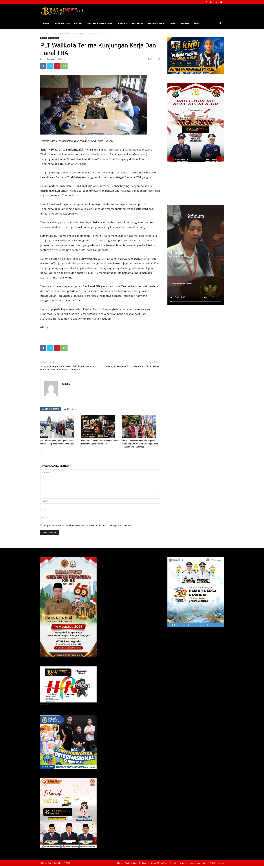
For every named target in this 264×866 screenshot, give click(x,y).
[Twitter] (216, 2)
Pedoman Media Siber (99, 23)
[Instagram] (211, 2)
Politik (185, 23)
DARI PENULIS (69, 409)
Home (45, 23)
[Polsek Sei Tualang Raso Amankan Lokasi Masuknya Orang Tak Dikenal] (100, 426)
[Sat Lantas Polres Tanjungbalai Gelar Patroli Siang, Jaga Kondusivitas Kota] (59, 426)
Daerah (121, 23)
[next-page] (47, 453)
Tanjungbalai (53, 38)
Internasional (156, 23)
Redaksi (78, 23)
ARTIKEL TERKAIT (50, 409)
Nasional (137, 23)
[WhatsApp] (64, 66)
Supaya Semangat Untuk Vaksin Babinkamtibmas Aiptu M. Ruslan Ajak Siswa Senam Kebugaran (67, 368)
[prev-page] (42, 453)
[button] (220, 23)
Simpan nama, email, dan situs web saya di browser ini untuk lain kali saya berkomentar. (87, 525)
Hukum (198, 23)
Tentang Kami (61, 23)
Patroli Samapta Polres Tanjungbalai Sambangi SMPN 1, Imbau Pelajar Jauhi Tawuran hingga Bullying (140, 444)
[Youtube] (221, 2)
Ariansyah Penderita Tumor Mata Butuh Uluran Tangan (133, 366)
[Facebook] (206, 2)
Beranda (44, 33)
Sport (173, 23)
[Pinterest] (57, 66)
